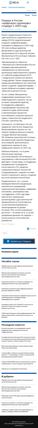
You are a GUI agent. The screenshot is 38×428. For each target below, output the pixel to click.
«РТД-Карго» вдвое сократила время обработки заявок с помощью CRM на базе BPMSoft (17, 411)
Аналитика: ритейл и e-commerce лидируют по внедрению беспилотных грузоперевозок (17, 283)
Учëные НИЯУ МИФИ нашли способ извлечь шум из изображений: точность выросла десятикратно (19, 363)
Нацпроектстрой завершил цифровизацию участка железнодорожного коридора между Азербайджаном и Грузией (19, 297)
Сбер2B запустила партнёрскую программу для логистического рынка (17, 267)
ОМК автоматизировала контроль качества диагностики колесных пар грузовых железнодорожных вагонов (16, 275)
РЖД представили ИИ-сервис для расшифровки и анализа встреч (18, 397)
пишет (12, 58)
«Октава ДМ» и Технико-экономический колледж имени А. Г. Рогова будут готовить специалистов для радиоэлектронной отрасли (18, 355)
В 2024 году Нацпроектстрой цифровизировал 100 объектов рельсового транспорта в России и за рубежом (18, 315)
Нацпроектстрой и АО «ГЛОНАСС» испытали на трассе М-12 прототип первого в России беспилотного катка (17, 306)
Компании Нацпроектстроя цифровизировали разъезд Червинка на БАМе (17, 290)
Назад (5, 233)
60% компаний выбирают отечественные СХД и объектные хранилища (17, 347)
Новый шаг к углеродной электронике (14, 369)
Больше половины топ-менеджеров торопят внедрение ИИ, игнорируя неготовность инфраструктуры (16, 330)
